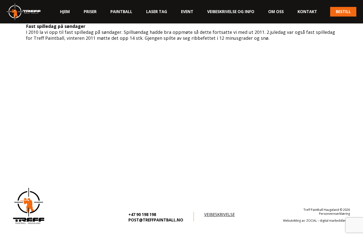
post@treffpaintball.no (155, 220)
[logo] (23, 11)
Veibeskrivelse (219, 214)
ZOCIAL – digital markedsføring (328, 220)
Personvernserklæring (334, 214)
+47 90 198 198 (142, 214)
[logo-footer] (28, 206)
